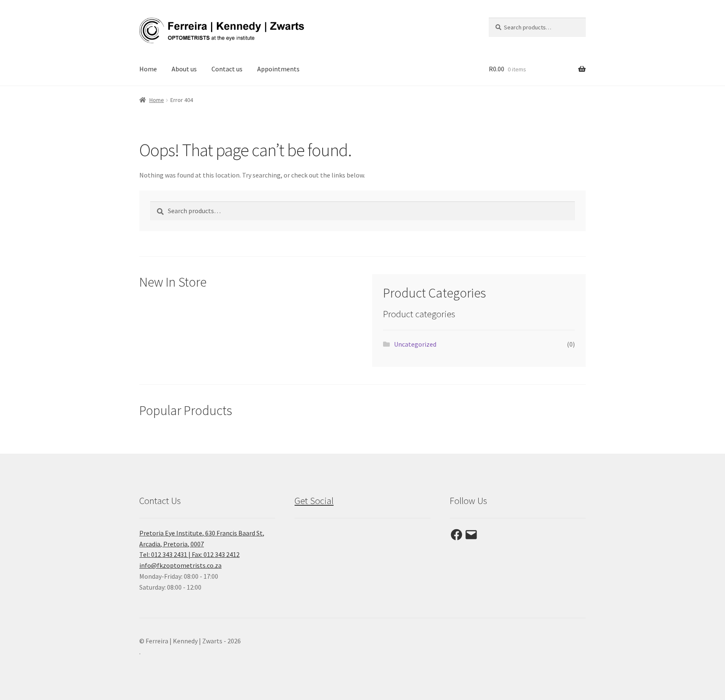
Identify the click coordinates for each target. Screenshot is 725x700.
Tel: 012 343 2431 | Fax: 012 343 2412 (189, 554)
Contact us (227, 69)
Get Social (314, 501)
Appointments (278, 69)
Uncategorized (415, 344)
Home (148, 69)
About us (184, 69)
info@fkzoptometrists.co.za (180, 565)
